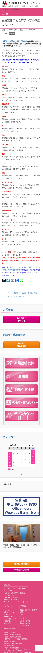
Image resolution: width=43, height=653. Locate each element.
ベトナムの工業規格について (15, 297)
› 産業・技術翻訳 (10, 632)
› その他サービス (10, 619)
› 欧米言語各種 (24, 625)
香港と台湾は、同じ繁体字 (15, 41)
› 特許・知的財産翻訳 (11, 648)
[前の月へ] (25, 445)
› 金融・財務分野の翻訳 (12, 634)
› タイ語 (21, 616)
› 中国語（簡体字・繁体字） (28, 610)
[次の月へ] (33, 445)
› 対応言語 (7, 621)
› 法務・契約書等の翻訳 (12, 637)
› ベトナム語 (23, 619)
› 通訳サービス (9, 614)
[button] (3, 14)
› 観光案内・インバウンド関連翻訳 (16, 639)
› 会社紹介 (7, 623)
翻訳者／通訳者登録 (21, 345)
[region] (21, 533)
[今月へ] (29, 445)
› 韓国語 (21, 614)
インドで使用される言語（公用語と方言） (23, 293)
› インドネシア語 (25, 621)
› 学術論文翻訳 (9, 646)
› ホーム (7, 610)
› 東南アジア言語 (25, 623)
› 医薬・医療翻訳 (10, 641)
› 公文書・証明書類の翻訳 (13, 643)
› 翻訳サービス (9, 612)
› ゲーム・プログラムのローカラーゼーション (20, 650)
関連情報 (12, 33)
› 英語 (21, 612)
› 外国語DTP (8, 616)
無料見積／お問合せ (21, 319)
